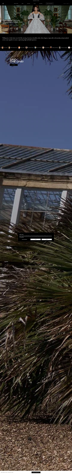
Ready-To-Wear (16, 3)
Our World (40, 3)
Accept (35, 239)
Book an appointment (50, 3)
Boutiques (28, 3)
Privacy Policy (22, 237)
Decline (47, 239)
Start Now (13, 64)
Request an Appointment (36, 472)
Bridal (23, 3)
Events (35, 3)
